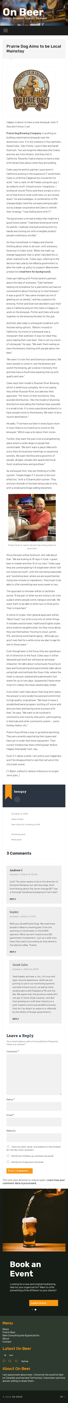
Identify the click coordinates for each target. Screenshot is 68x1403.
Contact (6, 1341)
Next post (16, 839)
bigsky (14, 912)
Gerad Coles (20, 964)
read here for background (35, 271)
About (5, 1338)
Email (10, 1115)
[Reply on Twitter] (5, 1361)
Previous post (18, 834)
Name (10, 1099)
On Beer (23, 12)
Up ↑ (62, 1396)
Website (11, 1130)
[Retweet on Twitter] (11, 1361)
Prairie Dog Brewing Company (23, 133)
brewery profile (32, 824)
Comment (12, 1051)
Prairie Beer (8, 1332)
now (11, 1355)
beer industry (17, 824)
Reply (13, 899)
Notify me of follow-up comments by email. (33, 1155)
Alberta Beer (17, 819)
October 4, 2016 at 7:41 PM (22, 916)
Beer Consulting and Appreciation (20, 1335)
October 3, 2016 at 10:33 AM (23, 874)
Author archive (17, 799)
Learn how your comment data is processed (34, 1181)
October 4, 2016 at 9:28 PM (26, 969)
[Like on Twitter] (17, 1361)
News (5, 1329)
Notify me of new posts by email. (28, 1162)
